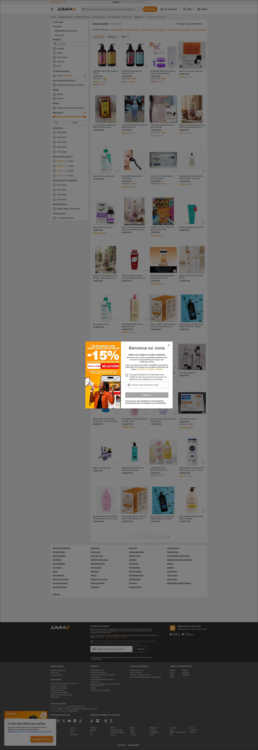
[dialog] (129, 375)
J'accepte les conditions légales (149, 369)
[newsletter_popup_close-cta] (169, 345)
